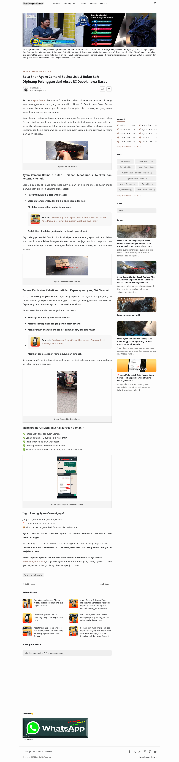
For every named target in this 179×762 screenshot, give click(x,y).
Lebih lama (30, 584)
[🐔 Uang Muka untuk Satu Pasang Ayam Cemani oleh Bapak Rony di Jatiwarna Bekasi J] (136, 371)
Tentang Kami (70, 3)
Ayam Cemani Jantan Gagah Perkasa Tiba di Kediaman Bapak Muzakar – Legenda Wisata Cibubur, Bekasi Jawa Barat (135, 280)
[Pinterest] (150, 752)
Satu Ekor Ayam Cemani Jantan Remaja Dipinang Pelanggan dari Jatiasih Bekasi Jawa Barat (94, 617)
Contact (83, 3)
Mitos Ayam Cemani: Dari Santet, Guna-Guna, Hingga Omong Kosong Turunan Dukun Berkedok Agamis (135, 341)
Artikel (123, 125)
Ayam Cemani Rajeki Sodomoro (126, 133)
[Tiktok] (140, 752)
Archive (93, 3)
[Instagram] (144, 752)
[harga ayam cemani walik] (136, 311)
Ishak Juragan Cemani (34, 561)
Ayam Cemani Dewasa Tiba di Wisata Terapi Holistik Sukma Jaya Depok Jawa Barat (48, 603)
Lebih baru (104, 584)
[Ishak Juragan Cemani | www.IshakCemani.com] (33, 3)
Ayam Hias (146, 137)
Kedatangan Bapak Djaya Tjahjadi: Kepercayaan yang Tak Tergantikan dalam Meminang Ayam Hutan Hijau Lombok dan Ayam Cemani (95, 632)
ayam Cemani (40, 100)
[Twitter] (134, 752)
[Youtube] (155, 752)
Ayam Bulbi (125, 129)
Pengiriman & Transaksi (33, 575)
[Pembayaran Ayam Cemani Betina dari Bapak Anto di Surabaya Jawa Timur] (35, 345)
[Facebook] (129, 752)
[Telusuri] (155, 3)
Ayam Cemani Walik (148, 133)
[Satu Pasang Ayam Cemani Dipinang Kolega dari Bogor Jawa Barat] (27, 622)
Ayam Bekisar (148, 125)
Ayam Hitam (125, 141)
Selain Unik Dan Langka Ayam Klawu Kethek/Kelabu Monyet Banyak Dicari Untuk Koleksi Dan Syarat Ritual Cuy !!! (134, 243)
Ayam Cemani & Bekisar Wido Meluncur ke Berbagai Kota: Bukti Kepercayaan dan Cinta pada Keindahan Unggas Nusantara (95, 604)
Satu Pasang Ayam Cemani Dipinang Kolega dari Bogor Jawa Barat (48, 617)
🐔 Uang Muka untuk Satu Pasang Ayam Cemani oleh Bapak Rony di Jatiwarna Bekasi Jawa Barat (135, 378)
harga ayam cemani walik (128, 315)
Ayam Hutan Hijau (148, 141)
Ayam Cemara (126, 137)
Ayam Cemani (147, 129)
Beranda (56, 3)
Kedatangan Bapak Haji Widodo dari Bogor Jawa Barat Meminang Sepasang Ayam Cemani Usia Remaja (48, 632)
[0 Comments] (102, 89)
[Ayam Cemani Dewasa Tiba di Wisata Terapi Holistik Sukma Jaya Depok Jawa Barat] (27, 607)
